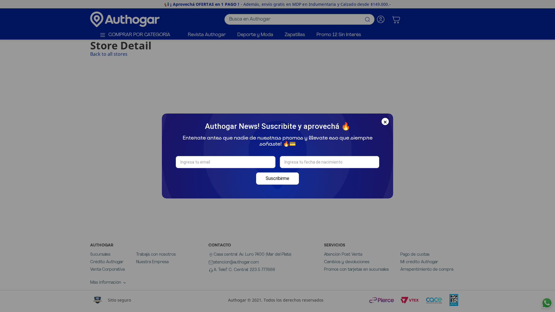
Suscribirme (277, 178)
